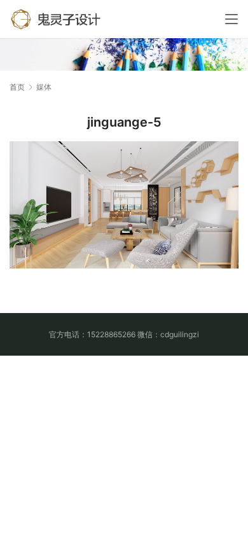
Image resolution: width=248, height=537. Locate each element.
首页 (17, 87)
